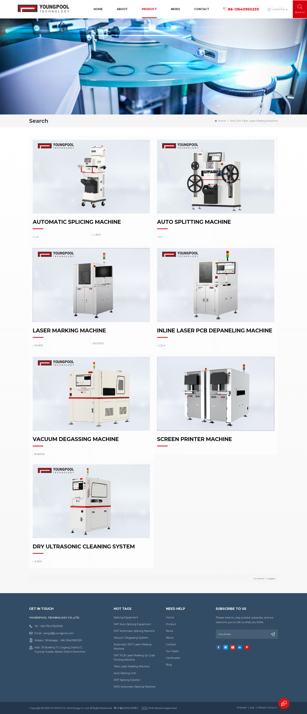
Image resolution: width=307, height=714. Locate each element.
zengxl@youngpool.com (58, 633)
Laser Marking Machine (69, 330)
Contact (201, 9)
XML (252, 707)
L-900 (97, 234)
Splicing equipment (126, 617)
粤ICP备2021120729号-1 (126, 708)
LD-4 (162, 345)
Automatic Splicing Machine (77, 222)
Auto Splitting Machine (194, 222)
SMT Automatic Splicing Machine (134, 631)
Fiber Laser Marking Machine (132, 666)
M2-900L (99, 343)
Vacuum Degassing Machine (76, 439)
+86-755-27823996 (51, 626)
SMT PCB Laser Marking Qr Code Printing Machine (134, 657)
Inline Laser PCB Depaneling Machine (214, 330)
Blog (169, 664)
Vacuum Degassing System (131, 637)
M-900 (38, 345)
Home (98, 9)
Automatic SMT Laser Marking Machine (132, 646)
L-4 (36, 237)
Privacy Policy (268, 707)
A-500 (38, 561)
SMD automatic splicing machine (134, 686)
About (122, 9)
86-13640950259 (243, 9)
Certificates (173, 658)
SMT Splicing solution (127, 680)
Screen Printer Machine (194, 439)
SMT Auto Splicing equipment (132, 624)
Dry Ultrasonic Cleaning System (84, 546)
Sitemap (242, 707)
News (175, 9)
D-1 (161, 237)
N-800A (39, 454)
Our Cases (172, 651)
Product (149, 9)
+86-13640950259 (71, 640)
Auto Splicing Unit (125, 673)
